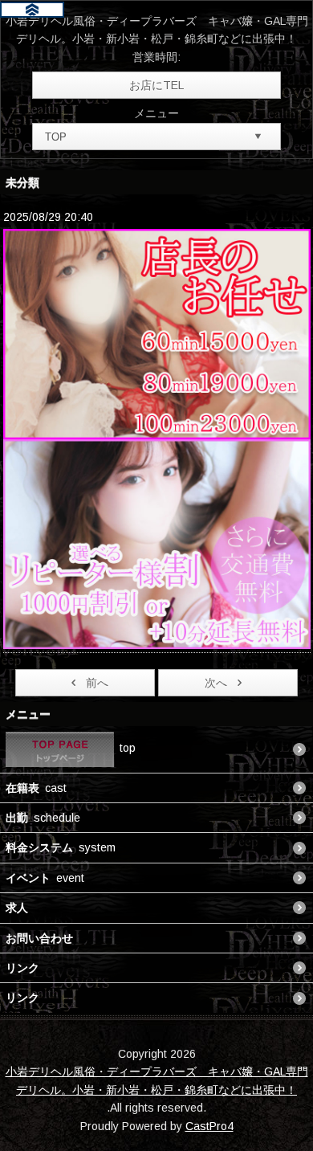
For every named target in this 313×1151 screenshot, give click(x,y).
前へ (97, 682)
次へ (216, 682)
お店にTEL (156, 85)
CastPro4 (209, 1126)
